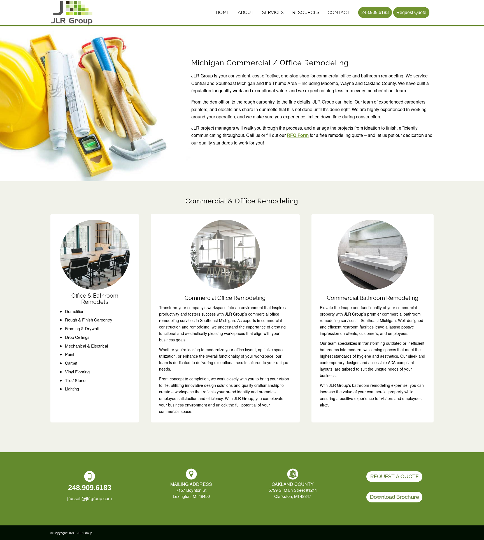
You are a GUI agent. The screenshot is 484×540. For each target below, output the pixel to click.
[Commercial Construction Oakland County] (77, 12)
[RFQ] (394, 476)
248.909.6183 (89, 487)
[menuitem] (222, 12)
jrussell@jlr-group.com (89, 498)
